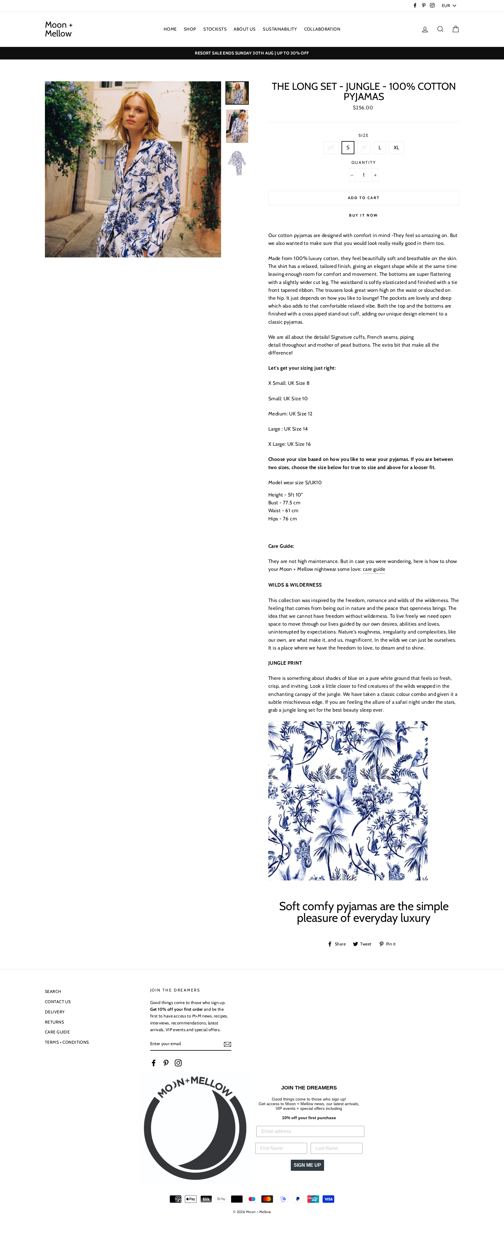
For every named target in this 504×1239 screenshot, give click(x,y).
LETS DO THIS (252, 689)
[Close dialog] (312, 524)
